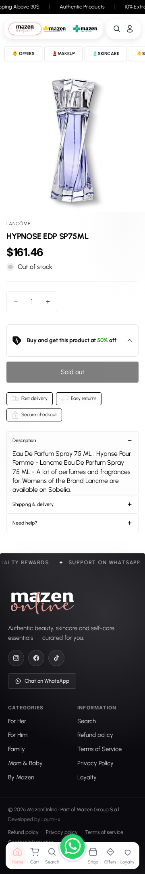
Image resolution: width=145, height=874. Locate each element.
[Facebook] (36, 658)
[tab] (24, 29)
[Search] (116, 28)
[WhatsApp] (72, 848)
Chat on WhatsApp (47, 681)
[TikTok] (56, 658)
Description (24, 440)
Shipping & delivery (33, 504)
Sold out (73, 372)
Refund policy (23, 833)
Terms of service (104, 833)
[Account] (129, 28)
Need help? (24, 523)
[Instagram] (16, 658)
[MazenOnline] (42, 603)
